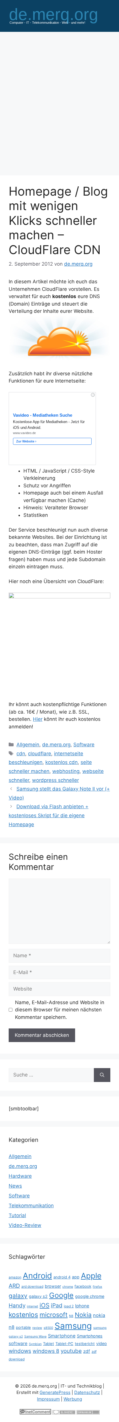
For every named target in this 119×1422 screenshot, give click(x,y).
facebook (83, 1286)
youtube (71, 1351)
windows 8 (46, 1351)
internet (32, 1306)
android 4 (61, 1277)
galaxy (18, 1295)
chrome (67, 1287)
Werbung (73, 1399)
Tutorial (17, 1215)
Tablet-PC (64, 1343)
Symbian (35, 1344)
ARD (14, 1285)
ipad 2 (69, 1306)
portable (23, 1327)
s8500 (48, 1328)
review (37, 1328)
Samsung (73, 1326)
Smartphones (90, 1335)
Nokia (83, 1314)
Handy (17, 1305)
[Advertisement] (59, 100)
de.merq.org (56, 744)
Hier (37, 719)
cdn (20, 753)
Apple (91, 1275)
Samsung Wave (35, 1336)
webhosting (65, 771)
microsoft (54, 1314)
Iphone (82, 1306)
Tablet (48, 1343)
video (101, 1343)
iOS (44, 1305)
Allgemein (27, 744)
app (75, 1276)
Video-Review (25, 1225)
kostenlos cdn (61, 762)
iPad (56, 1305)
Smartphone (61, 1336)
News (15, 1186)
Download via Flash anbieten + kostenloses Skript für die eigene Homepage (48, 815)
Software (83, 744)
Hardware (20, 1176)
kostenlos (23, 1314)
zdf (86, 1351)
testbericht (85, 1343)
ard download (32, 1286)
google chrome (89, 1296)
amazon (15, 1277)
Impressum (48, 1399)
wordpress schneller (55, 780)
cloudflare (39, 753)
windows (20, 1351)
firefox (97, 1287)
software (18, 1343)
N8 (71, 1316)
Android (37, 1275)
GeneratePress (55, 1392)
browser (53, 1286)
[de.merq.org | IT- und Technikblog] (59, 16)
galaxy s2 (38, 1296)
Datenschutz (87, 1392)
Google (61, 1295)
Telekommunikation (31, 1205)
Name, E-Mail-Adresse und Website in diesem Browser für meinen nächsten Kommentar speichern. (59, 1010)
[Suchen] (102, 1075)
